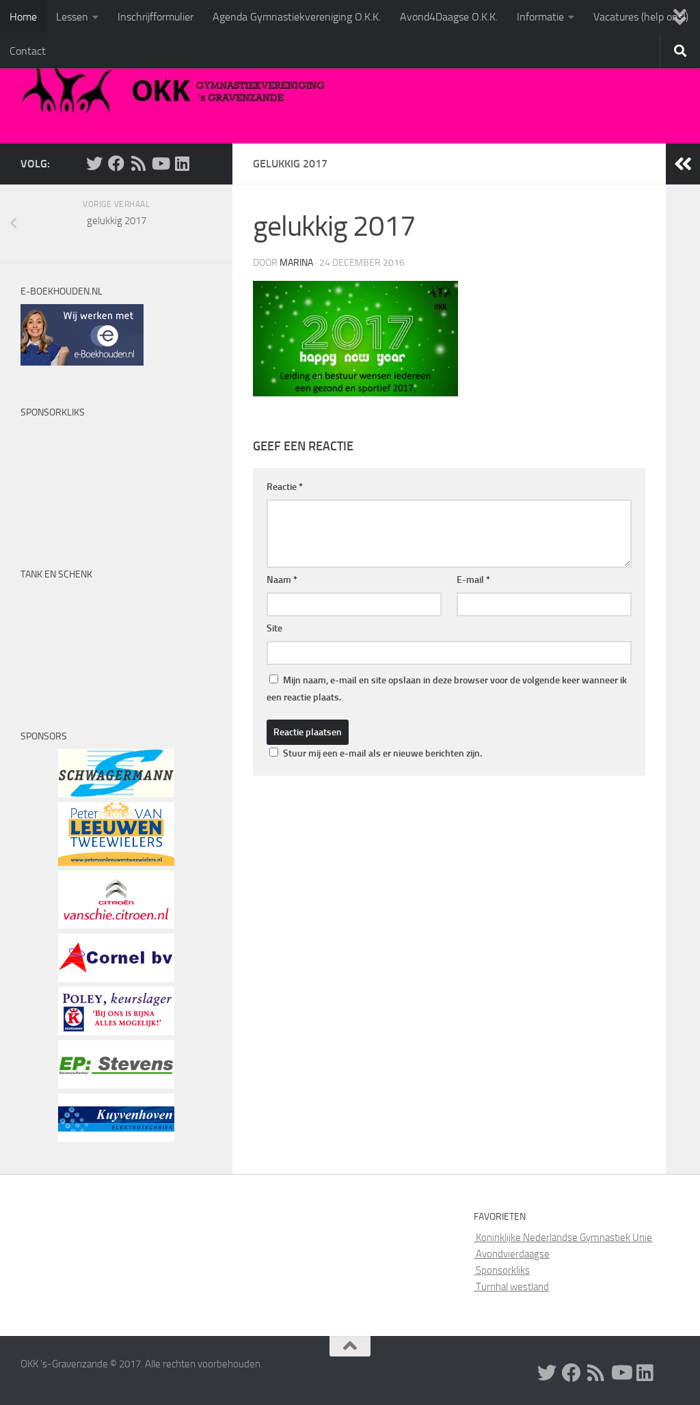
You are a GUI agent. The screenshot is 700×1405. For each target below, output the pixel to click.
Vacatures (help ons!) (640, 16)
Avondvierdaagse (512, 1254)
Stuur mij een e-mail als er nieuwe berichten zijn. (382, 753)
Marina (296, 263)
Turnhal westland (511, 1287)
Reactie (285, 487)
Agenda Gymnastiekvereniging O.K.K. (297, 16)
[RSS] (138, 163)
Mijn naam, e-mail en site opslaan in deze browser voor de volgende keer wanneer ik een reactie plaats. (447, 688)
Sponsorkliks (502, 1270)
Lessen (72, 16)
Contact (28, 50)
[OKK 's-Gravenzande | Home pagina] (179, 89)
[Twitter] (94, 163)
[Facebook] (116, 163)
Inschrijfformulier (155, 16)
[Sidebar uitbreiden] (683, 164)
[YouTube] (160, 163)
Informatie (540, 16)
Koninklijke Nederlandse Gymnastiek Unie (563, 1237)
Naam (282, 580)
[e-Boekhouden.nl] (82, 362)
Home (23, 16)
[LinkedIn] (182, 163)
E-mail (473, 580)
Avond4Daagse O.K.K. (449, 16)
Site (274, 628)
